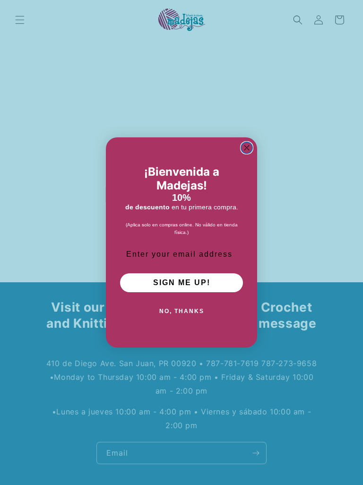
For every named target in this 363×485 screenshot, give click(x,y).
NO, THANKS (181, 311)
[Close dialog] (246, 147)
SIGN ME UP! (181, 282)
